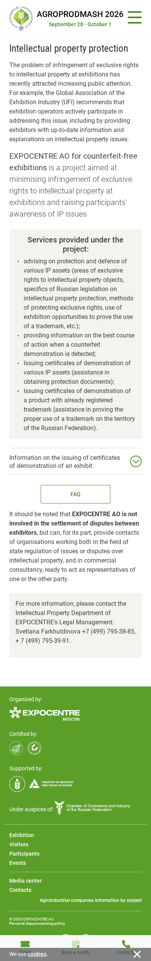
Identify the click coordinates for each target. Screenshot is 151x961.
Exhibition (21, 835)
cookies (36, 954)
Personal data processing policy (37, 923)
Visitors (18, 844)
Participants (24, 854)
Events (17, 863)
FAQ (75, 494)
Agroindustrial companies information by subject (91, 900)
